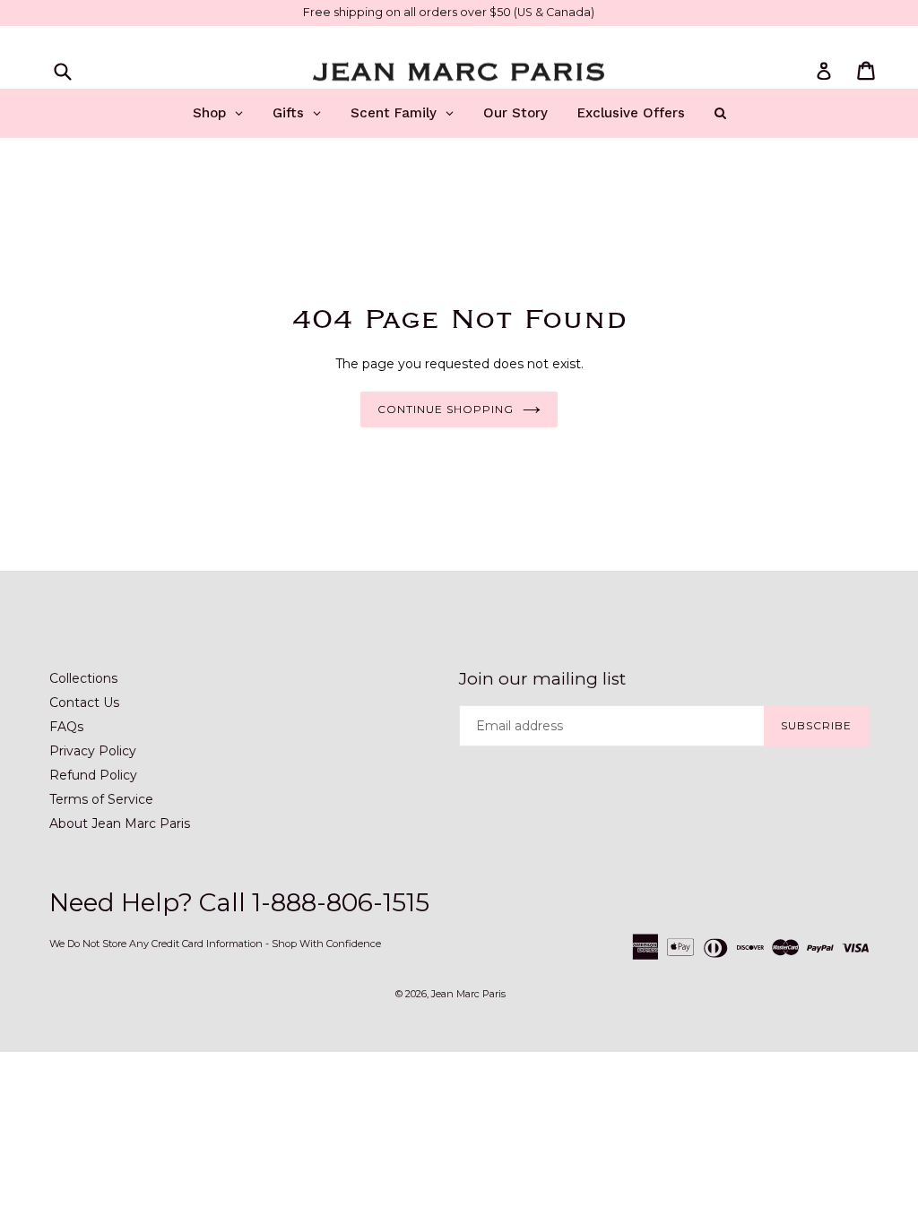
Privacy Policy (92, 751)
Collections (83, 678)
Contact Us (84, 702)
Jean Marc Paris (468, 993)
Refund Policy (93, 775)
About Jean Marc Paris (119, 823)
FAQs (66, 727)
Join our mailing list (542, 679)
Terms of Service (101, 799)
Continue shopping (445, 409)
